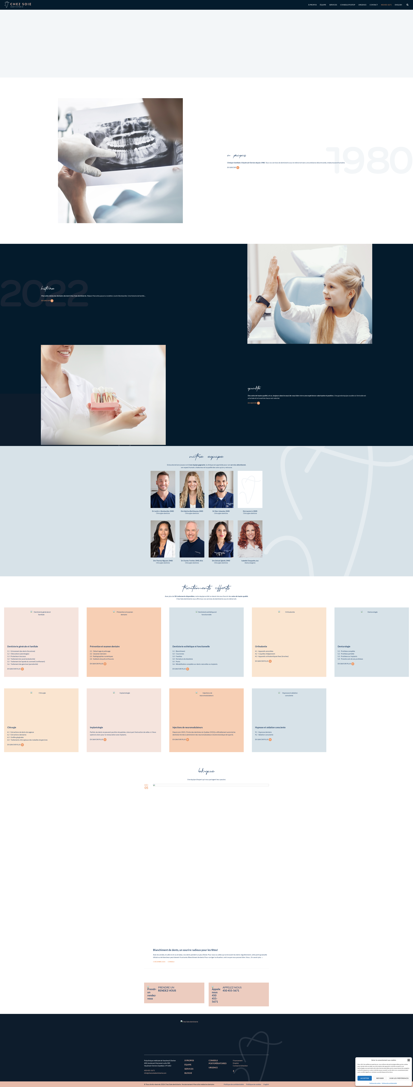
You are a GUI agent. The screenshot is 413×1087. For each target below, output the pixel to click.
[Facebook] (233, 1071)
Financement (238, 1060)
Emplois (236, 1063)
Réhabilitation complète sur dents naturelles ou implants (196, 664)
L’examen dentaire (99, 654)
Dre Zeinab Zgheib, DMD (221, 561)
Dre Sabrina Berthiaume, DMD (192, 511)
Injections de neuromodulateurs (188, 727)
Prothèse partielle (347, 654)
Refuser (380, 1078)
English (398, 5)
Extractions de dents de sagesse (22, 732)
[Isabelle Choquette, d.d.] (250, 539)
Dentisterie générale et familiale (22, 646)
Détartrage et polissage (101, 651)
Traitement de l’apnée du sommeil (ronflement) (28, 661)
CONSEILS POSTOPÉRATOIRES (218, 1062)
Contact (374, 5)
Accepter (365, 1078)
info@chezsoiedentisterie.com (155, 1073)
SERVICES (188, 1069)
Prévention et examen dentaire (105, 646)
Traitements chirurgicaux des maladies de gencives (29, 740)
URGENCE (213, 1067)
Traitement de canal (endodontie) (23, 659)
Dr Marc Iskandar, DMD (221, 511)
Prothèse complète (348, 651)
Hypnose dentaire (265, 732)
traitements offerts (206, 588)
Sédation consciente (265, 735)
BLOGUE (188, 1073)
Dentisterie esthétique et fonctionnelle (191, 646)
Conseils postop (347, 5)
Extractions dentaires (18, 735)
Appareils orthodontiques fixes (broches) (273, 656)
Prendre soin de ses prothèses (352, 659)
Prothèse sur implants (349, 656)
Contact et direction (240, 1066)
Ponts (178, 661)
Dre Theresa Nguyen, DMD (163, 561)
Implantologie (96, 727)
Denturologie (344, 646)
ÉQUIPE (187, 1064)
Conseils (171, 962)
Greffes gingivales (17, 737)
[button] (409, 1060)
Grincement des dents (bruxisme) (23, 651)
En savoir (231, 167)
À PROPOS (189, 1060)
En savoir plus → (257, 957)
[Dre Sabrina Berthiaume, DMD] (192, 489)
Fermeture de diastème (184, 659)
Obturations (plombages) (20, 654)
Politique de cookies (375, 1083)
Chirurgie (11, 727)
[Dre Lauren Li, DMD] (250, 489)
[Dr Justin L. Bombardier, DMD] (163, 489)
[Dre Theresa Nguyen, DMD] (163, 539)
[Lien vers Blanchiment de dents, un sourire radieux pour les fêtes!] (211, 864)
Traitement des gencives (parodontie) (24, 664)
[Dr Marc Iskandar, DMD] (221, 489)
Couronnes (180, 654)
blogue (206, 771)
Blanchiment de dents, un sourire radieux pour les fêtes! (185, 949)
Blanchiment (180, 651)
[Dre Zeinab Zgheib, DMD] (221, 539)
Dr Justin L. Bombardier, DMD (163, 511)
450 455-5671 (386, 5)
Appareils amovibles (265, 651)
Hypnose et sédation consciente (270, 727)
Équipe (323, 5)
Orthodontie (261, 646)
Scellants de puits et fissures (103, 659)
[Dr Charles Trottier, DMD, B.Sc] (192, 539)
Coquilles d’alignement (266, 654)
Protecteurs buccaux (18, 656)
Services (333, 5)
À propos (312, 5)
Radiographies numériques (103, 656)
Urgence (362, 5)
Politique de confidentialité (389, 1083)
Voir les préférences (399, 1078)
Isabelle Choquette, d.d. (250, 561)
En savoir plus (15, 669)
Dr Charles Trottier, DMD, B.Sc (192, 561)
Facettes (179, 656)
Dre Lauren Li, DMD (250, 511)
